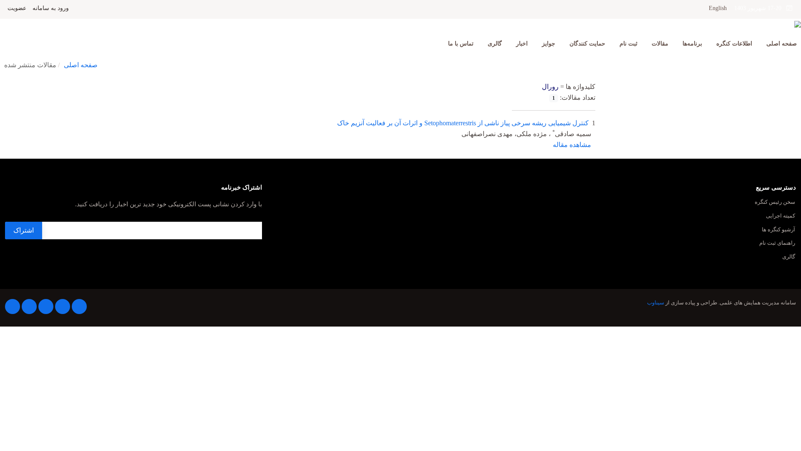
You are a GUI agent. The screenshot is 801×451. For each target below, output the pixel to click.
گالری (495, 44)
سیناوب (655, 303)
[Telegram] (79, 306)
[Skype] (12, 306)
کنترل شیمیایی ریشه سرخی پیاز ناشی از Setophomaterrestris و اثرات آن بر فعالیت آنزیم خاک (463, 123)
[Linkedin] (62, 306)
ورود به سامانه (51, 8)
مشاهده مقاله (572, 144)
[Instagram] (45, 306)
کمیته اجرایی (780, 216)
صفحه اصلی (781, 44)
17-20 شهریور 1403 (760, 8)
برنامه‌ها (692, 44)
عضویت (17, 8)
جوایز (548, 44)
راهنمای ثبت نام (777, 243)
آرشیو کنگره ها (778, 230)
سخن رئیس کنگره (775, 202)
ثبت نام (628, 44)
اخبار (522, 44)
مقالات (660, 44)
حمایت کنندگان (587, 44)
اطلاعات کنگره (734, 44)
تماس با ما (461, 44)
